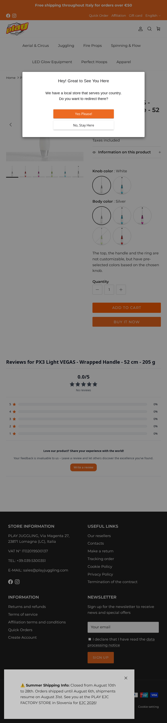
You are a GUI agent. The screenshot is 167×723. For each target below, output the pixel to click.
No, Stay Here (83, 125)
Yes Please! (83, 114)
